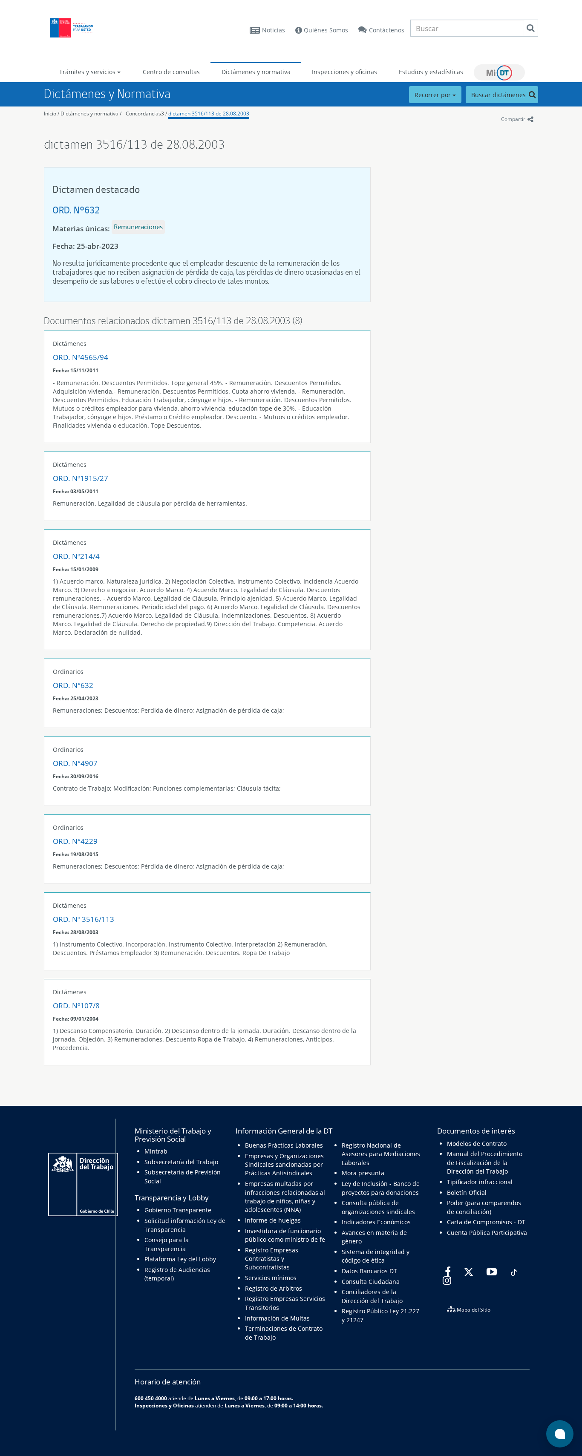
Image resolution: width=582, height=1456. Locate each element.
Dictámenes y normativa (256, 72)
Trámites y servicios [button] (88, 72)
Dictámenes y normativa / (91, 113)
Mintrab (155, 1151)
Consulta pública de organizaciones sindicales (378, 1207)
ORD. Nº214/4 (76, 556)
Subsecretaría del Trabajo (181, 1162)
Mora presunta (363, 1173)
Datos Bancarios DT (369, 1271)
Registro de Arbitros (273, 1288)
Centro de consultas (171, 72)
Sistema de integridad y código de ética (375, 1256)
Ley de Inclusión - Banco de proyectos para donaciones (381, 1188)
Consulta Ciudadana (371, 1282)
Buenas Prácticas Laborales (284, 1145)
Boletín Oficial (467, 1192)
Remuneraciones (138, 226)
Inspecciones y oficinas (344, 72)
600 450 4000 (151, 1398)
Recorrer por (433, 95)
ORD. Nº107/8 (76, 1005)
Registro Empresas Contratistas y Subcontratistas (271, 1259)
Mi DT (499, 72)
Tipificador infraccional (480, 1182)
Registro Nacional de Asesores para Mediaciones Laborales (381, 1154)
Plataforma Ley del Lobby (180, 1259)
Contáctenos (386, 30)
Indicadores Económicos (376, 1222)
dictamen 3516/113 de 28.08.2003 (208, 113)
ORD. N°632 (76, 210)
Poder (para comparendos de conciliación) (484, 1207)
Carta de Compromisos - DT (486, 1222)
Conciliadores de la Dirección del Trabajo (372, 1296)
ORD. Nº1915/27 (80, 478)
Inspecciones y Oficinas (164, 1405)
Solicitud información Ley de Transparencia (184, 1225)
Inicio (50, 113)
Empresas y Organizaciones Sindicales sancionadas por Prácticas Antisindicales (284, 1164)
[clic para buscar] (530, 28)
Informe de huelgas (273, 1220)
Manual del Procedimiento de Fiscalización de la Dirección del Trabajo (484, 1162)
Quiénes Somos (325, 30)
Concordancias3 (145, 113)
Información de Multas (277, 1318)
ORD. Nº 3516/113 (83, 919)
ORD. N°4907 (75, 763)
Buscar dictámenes (499, 95)
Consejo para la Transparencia (166, 1244)
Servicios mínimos (271, 1278)
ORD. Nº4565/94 (80, 357)
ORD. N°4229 (75, 841)
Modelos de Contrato (477, 1143)
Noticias (273, 30)
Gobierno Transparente (177, 1210)
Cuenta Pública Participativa (487, 1233)
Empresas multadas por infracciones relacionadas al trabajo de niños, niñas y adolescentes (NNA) (285, 1197)
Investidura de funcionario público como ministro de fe (285, 1235)
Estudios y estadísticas (431, 72)
